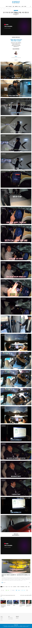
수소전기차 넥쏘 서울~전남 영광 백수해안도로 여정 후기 (8, 596)
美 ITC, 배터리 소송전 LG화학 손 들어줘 (25, 595)
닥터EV (23, 6)
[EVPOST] (16, 3)
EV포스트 (6, 586)
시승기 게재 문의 (10, 618)
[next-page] (16, 608)
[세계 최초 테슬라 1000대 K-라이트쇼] (9, 602)
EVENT (25, 6)
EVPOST (4, 586)
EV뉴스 (19, 6)
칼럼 (13, 6)
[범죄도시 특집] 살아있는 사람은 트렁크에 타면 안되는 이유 (28, 605)
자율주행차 (16, 6)
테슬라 (29, 586)
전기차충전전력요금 (22, 586)
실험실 (17, 10)
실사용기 (15, 10)
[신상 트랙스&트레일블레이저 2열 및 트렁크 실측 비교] (22, 602)
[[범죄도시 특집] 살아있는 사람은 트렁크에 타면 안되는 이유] (28, 602)
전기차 (11, 586)
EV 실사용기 (10, 6)
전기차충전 (18, 586)
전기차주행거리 (14, 586)
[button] (30, 6)
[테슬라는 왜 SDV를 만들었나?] (16, 602)
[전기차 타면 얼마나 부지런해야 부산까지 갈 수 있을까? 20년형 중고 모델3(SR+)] (3, 602)
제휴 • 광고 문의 (10, 617)
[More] (27, 590)
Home (7, 6)
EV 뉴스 (2, 620)
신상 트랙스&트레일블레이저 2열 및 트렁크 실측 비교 (22, 605)
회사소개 (17, 618)
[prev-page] (15, 608)
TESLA (9, 586)
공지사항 (17, 617)
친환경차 (26, 586)
